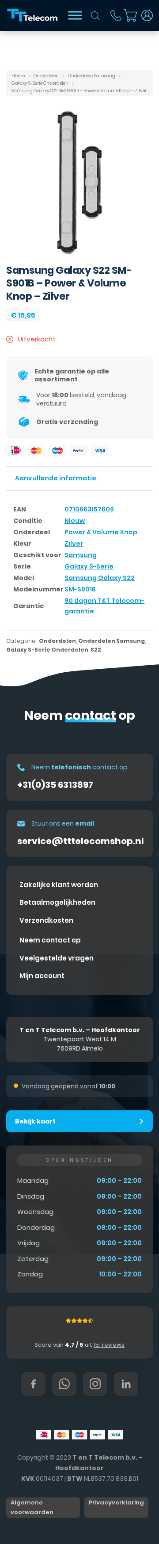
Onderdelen (46, 75)
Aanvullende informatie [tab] (55, 478)
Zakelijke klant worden (58, 884)
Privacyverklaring (116, 1502)
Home (18, 75)
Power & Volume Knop (100, 532)
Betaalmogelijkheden (57, 902)
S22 (96, 649)
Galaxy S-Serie (89, 566)
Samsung (80, 555)
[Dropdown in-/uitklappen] (147, 15)
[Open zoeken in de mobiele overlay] (95, 15)
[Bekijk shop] (75, 15)
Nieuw (74, 520)
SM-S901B (80, 589)
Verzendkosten (46, 920)
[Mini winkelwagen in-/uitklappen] (130, 15)
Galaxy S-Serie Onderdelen (39, 83)
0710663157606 (89, 509)
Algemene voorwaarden (32, 1507)
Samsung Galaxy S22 (99, 577)
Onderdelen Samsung (91, 75)
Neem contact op (50, 940)
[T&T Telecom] (32, 15)
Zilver (73, 543)
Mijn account (41, 975)
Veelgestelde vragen (56, 958)
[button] (79, 1121)
